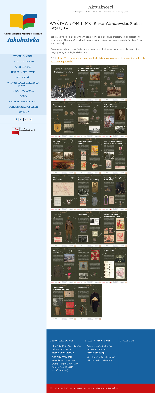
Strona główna (23, 56)
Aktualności (23, 77)
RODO (23, 96)
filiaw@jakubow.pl (96, 352)
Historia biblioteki (23, 72)
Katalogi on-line (23, 61)
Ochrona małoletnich (23, 107)
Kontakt (23, 112)
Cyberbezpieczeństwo (23, 101)
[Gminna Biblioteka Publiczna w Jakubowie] (23, 27)
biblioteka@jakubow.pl (63, 352)
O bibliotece (23, 67)
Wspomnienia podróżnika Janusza (23, 84)
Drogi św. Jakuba (23, 91)
